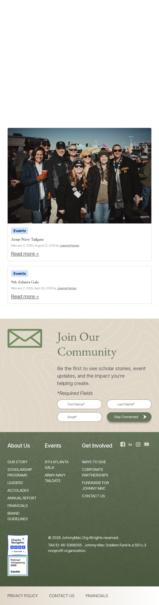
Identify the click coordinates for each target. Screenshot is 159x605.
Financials (17, 505)
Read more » (25, 254)
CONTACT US (62, 595)
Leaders (15, 483)
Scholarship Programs (19, 472)
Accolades (18, 490)
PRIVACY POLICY (22, 595)
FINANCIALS (97, 595)
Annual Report (22, 498)
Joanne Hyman (69, 245)
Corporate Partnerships (95, 472)
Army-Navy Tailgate (55, 478)
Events (19, 231)
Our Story (17, 462)
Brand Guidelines (17, 516)
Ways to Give (94, 462)
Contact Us (93, 496)
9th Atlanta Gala (57, 465)
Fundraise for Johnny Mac (95, 485)
